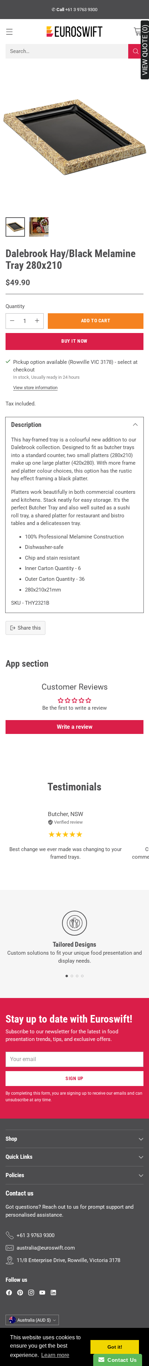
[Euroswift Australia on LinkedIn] (53, 1293)
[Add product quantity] (37, 321)
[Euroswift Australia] (74, 31)
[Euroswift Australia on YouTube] (42, 1293)
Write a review (75, 727)
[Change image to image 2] (39, 227)
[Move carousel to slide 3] (77, 976)
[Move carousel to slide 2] (72, 976)
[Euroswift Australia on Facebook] (9, 1293)
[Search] (135, 51)
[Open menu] (9, 32)
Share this (29, 628)
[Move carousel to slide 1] (66, 976)
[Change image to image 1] (15, 227)
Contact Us (120, 1360)
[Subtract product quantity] (12, 321)
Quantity (15, 306)
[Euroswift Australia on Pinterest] (20, 1293)
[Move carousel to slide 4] (82, 976)
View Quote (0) (145, 50)
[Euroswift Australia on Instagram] (31, 1293)
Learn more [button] (55, 1355)
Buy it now (74, 341)
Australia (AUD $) (34, 1320)
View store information (35, 387)
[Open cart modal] (138, 32)
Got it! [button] (114, 1347)
